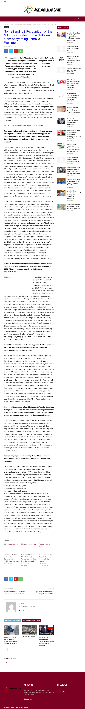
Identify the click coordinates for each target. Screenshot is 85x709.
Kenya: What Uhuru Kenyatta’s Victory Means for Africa (44, 593)
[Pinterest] (16, 51)
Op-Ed (38, 19)
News (31, 19)
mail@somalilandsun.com (41, 699)
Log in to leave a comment (13, 662)
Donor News (23, 19)
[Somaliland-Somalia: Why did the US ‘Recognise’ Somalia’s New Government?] (28, 547)
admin (8, 46)
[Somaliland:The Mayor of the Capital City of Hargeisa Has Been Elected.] (61, 181)
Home (15, 19)
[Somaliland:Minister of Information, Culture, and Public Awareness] (61, 207)
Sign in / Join (7, 1)
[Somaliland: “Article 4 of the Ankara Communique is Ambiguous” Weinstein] (11, 547)
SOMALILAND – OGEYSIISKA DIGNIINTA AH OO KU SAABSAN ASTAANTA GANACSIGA (73, 83)
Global (11, 24)
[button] (78, 19)
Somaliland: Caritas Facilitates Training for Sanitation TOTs (14, 593)
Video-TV (60, 19)
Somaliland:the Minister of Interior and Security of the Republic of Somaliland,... (74, 194)
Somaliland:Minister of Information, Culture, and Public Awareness (73, 206)
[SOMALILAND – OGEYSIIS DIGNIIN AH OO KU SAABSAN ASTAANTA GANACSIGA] (61, 95)
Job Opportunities (49, 19)
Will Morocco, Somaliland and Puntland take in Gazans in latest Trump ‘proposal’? (46, 641)
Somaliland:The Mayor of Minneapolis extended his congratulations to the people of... (74, 134)
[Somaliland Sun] (42, 10)
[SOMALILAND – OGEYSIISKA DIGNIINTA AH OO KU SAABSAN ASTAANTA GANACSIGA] (61, 82)
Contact (69, 19)
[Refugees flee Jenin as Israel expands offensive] (29, 630)
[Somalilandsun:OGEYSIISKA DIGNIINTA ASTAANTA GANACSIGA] (61, 70)
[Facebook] (6, 51)
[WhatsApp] (20, 51)
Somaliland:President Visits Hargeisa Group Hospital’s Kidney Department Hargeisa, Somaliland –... (73, 36)
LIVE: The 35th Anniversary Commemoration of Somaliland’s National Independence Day (73, 147)
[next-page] (8, 649)
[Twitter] (11, 51)
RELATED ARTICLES (12, 621)
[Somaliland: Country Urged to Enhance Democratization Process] (46, 547)
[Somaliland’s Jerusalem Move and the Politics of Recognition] (61, 121)
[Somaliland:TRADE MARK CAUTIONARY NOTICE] (61, 49)
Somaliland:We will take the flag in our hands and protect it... (73, 159)
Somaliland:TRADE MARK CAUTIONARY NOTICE (73, 48)
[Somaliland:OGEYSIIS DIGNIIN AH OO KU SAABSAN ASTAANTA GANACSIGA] (61, 58)
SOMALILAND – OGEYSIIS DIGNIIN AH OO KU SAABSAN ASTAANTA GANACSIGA (73, 97)
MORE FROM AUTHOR (31, 621)
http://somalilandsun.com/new (27, 606)
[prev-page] (5, 649)
